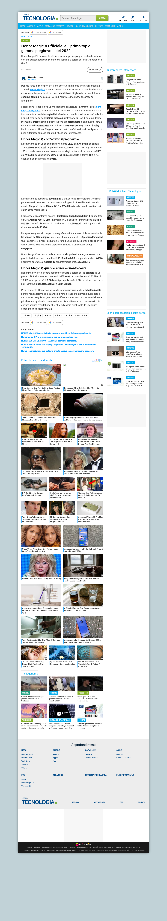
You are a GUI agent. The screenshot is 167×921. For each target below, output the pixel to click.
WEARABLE (131, 241)
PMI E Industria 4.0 (125, 775)
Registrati (123, 20)
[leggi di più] (102, 78)
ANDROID (31, 26)
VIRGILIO (36, 847)
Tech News (25, 761)
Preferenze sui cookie (63, 850)
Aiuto (74, 850)
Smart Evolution (91, 758)
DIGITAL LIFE (90, 750)
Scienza (24, 764)
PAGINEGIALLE (46, 847)
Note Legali (34, 850)
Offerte (24, 768)
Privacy (42, 850)
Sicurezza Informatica (95, 775)
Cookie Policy (50, 850)
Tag (121, 802)
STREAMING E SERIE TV (54, 26)
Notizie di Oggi (27, 754)
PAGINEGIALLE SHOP (60, 847)
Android (56, 754)
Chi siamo (26, 850)
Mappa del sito (99, 802)
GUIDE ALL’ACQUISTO (134, 256)
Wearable (88, 754)
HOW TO (70, 26)
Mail (132, 20)
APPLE (40, 26)
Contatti (141, 802)
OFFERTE (99, 26)
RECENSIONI (110, 26)
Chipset (26, 315)
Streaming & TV (27, 783)
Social (23, 779)
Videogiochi (26, 786)
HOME (23, 37)
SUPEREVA (136, 847)
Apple (55, 758)
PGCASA (72, 847)
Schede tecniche (63, 315)
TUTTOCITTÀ (93, 847)
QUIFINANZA (116, 847)
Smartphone (81, 315)
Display (37, 315)
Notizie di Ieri (26, 758)
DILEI (101, 847)
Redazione (58, 775)
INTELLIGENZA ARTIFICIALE (60, 720)
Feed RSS (75, 802)
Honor (48, 315)
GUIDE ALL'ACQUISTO (84, 26)
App (54, 761)
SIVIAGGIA (107, 847)
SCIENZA (25, 693)
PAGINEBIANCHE (82, 847)
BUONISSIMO (127, 847)
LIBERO (29, 847)
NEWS (22, 26)
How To (119, 754)
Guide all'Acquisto (123, 758)
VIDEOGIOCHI (83, 693)
